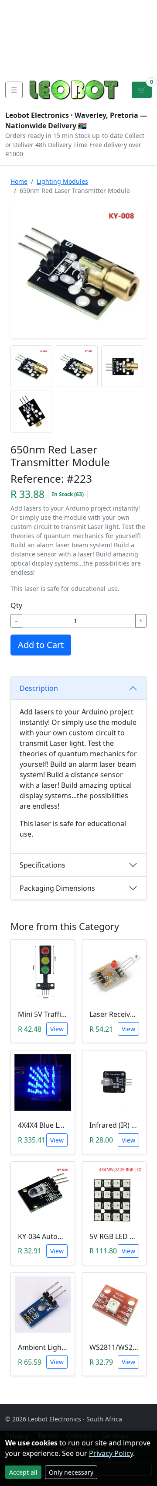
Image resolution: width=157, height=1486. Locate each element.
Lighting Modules (62, 181)
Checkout (79, 35)
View (57, 1029)
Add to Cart (41, 645)
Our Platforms (31, 49)
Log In (115, 35)
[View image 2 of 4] (77, 366)
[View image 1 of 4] (31, 366)
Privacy (19, 63)
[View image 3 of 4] (122, 366)
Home (18, 181)
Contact (20, 35)
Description (39, 688)
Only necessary (71, 1472)
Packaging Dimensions (57, 888)
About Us (22, 21)
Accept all (23, 1472)
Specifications (42, 865)
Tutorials (21, 7)
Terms (51, 63)
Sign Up (143, 35)
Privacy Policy (111, 1453)
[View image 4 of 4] (31, 411)
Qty (16, 605)
